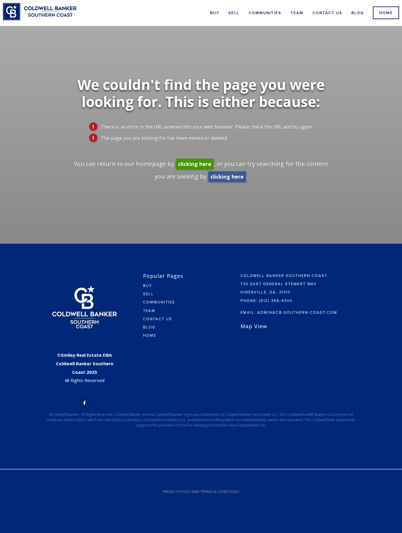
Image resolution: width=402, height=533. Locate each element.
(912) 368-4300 (276, 300)
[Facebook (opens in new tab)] (84, 403)
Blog (357, 13)
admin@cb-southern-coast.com (297, 312)
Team (296, 13)
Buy (214, 13)
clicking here (194, 163)
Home (386, 13)
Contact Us (327, 13)
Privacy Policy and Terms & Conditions (201, 491)
